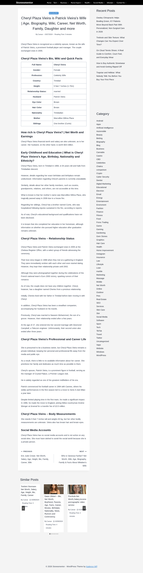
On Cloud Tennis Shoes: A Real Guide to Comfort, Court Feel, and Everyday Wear (109, 53)
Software (100, 320)
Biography (53, 13)
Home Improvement (105, 250)
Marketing (100, 275)
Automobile (101, 131)
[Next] (84, 508)
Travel (99, 334)
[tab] (49, 533)
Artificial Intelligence (104, 128)
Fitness (99, 215)
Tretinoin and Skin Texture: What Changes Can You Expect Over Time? (110, 41)
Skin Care (100, 310)
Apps (98, 124)
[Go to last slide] (23, 508)
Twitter (99, 338)
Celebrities (100, 163)
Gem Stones (101, 236)
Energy (99, 198)
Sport (98, 324)
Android (99, 121)
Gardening (100, 233)
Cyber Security (102, 177)
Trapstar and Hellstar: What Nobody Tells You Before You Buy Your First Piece (108, 76)
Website (99, 348)
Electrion (100, 191)
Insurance (100, 257)
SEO (98, 303)
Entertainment (102, 201)
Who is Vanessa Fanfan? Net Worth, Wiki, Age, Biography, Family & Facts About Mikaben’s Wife (72, 459)
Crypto (99, 173)
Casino (99, 156)
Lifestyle (100, 264)
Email (98, 194)
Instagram (100, 254)
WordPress (101, 355)
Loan (98, 268)
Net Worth (100, 285)
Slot (98, 313)
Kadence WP (91, 566)
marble (99, 271)
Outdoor (100, 292)
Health (99, 247)
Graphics (100, 240)
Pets (98, 296)
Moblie (99, 282)
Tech (98, 327)
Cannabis (100, 152)
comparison (101, 170)
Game (99, 226)
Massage (100, 278)
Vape (98, 345)
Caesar (40, 34)
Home (49, 2)
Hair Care (100, 243)
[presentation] (54, 489)
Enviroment (101, 205)
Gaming (99, 229)
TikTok (99, 331)
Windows (100, 352)
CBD (98, 159)
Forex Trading (102, 222)
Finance (99, 212)
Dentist (99, 180)
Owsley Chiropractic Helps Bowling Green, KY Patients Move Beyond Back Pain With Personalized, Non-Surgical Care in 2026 (110, 25)
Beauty (99, 135)
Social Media (101, 317)
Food (98, 219)
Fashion (99, 208)
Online (99, 289)
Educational (101, 187)
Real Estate (101, 299)
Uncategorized (102, 341)
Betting (99, 138)
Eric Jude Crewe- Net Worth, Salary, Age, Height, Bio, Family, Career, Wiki (35, 457)
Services (100, 306)
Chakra (99, 166)
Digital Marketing (103, 184)
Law (98, 261)
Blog (98, 145)
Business (100, 149)
